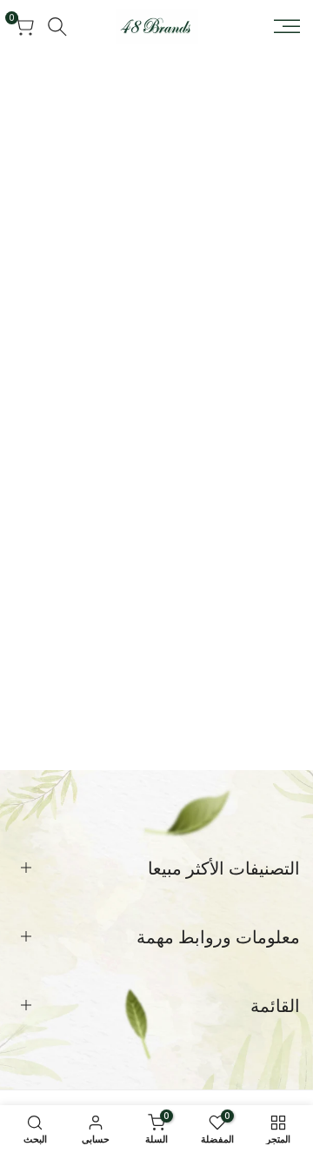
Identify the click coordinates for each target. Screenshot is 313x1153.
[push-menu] (287, 26)
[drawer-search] (57, 27)
